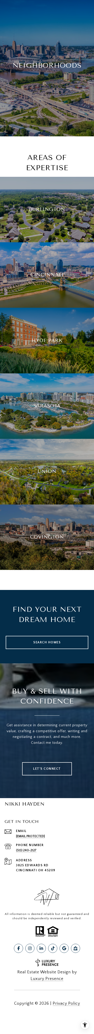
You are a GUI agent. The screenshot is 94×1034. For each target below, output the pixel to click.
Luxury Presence (47, 979)
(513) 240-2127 (26, 850)
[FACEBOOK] (18, 948)
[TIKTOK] (52, 948)
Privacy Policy (66, 1003)
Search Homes (47, 642)
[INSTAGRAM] (29, 948)
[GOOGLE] (64, 948)
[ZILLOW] (75, 948)
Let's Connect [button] (47, 769)
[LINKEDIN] (41, 948)
